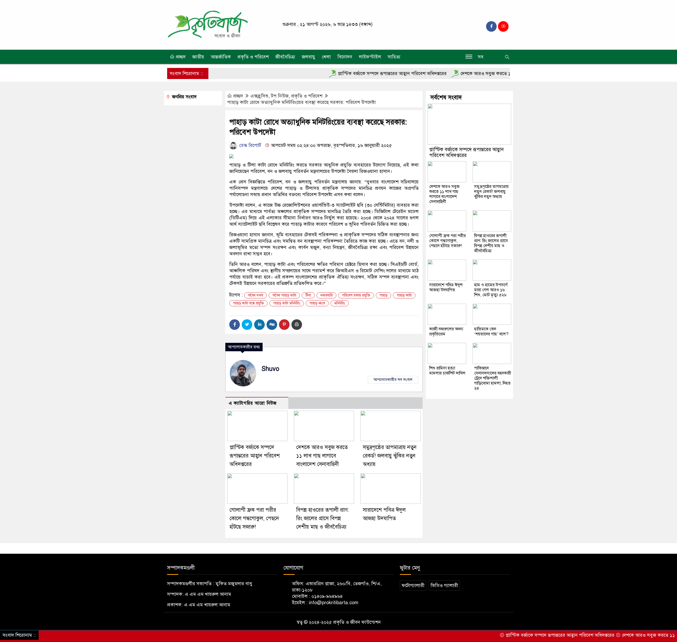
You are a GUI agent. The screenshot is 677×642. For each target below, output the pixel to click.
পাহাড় (383, 295)
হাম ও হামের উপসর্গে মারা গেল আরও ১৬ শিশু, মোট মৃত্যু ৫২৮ (490, 290)
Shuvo (270, 369)
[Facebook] (234, 324)
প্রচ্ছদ (180, 57)
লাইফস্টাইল (370, 57)
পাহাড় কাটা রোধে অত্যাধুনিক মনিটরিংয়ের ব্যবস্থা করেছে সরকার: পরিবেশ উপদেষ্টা (302, 102)
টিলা (308, 295)
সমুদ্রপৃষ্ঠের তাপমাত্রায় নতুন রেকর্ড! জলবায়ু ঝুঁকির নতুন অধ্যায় (390, 456)
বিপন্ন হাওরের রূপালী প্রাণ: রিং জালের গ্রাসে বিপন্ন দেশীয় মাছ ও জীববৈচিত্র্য (322, 518)
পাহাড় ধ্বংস (317, 303)
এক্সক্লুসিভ (259, 96)
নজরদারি (326, 295)
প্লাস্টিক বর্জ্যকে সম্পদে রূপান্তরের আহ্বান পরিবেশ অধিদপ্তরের (374, 73)
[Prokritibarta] (207, 24)
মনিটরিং (339, 303)
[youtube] (503, 26)
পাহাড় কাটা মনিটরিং (286, 303)
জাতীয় (198, 57)
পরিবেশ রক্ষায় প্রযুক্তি (356, 295)
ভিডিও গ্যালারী (444, 585)
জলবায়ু (308, 57)
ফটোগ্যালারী (413, 585)
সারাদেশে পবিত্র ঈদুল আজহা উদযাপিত (446, 287)
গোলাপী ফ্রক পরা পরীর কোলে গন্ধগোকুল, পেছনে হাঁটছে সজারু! (254, 518)
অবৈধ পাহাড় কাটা (284, 295)
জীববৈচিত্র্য (285, 57)
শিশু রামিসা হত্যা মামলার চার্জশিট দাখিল (447, 371)
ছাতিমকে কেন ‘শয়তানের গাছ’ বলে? (491, 331)
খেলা (326, 57)
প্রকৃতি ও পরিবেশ (253, 57)
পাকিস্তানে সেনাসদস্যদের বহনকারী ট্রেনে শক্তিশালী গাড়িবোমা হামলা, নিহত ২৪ (492, 378)
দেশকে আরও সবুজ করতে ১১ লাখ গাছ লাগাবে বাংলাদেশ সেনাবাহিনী (504, 73)
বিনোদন (344, 57)
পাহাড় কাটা (404, 295)
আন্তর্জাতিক (221, 57)
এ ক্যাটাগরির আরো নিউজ (253, 403)
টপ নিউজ (280, 96)
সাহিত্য (394, 57)
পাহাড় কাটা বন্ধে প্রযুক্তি (248, 303)
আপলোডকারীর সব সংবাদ (393, 379)
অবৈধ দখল (255, 295)
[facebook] (491, 26)
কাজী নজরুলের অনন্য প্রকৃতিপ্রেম (446, 331)
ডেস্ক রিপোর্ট (249, 145)
